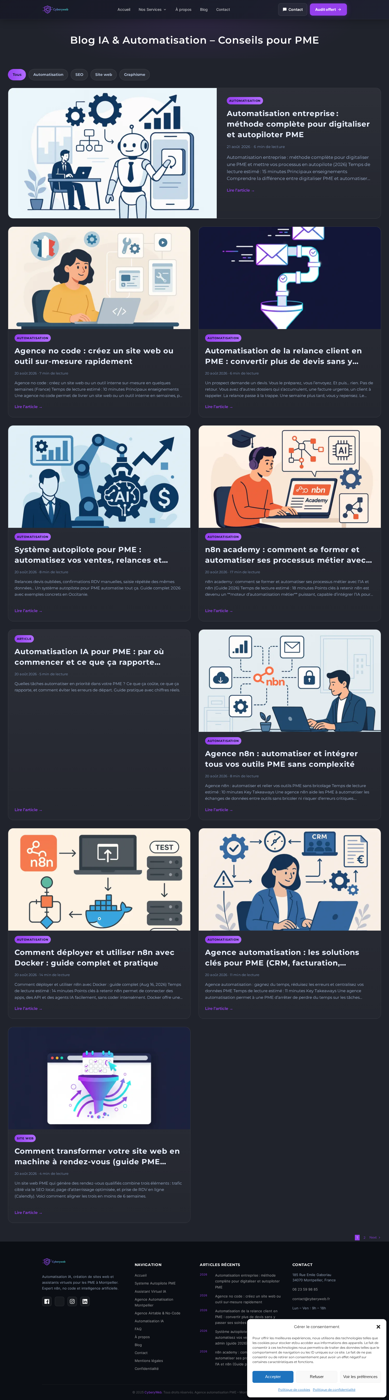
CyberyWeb (153, 1392)
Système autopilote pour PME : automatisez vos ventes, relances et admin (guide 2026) (88, 555)
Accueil (123, 9)
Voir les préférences (360, 1376)
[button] (378, 1326)
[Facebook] (47, 1301)
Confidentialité (147, 1368)
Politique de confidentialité (334, 1390)
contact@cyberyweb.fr (311, 1299)
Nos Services (150, 9)
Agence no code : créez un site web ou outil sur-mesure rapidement (94, 356)
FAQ (138, 1329)
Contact (223, 9)
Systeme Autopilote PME (155, 1283)
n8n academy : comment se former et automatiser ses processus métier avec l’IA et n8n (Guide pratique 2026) (285, 555)
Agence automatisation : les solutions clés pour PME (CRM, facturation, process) (282, 958)
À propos (183, 9)
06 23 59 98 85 (305, 1289)
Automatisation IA (149, 1321)
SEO (79, 74)
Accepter (273, 1376)
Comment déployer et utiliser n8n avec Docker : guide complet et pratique (95, 957)
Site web (103, 74)
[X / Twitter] (59, 1301)
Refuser (317, 1376)
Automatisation (48, 74)
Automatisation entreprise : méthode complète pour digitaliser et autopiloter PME (298, 124)
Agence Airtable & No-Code (157, 1313)
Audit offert (325, 9)
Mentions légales (149, 1361)
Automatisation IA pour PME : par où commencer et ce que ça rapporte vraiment (89, 657)
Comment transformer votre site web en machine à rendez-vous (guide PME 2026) (97, 1157)
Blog (204, 9)
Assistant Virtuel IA (150, 1291)
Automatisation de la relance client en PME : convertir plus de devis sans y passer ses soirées (283, 356)
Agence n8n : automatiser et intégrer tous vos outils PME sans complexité (281, 759)
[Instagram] (72, 1301)
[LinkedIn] (85, 1301)
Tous (17, 74)
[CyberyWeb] (55, 9)
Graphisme (134, 74)
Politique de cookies (294, 1390)
